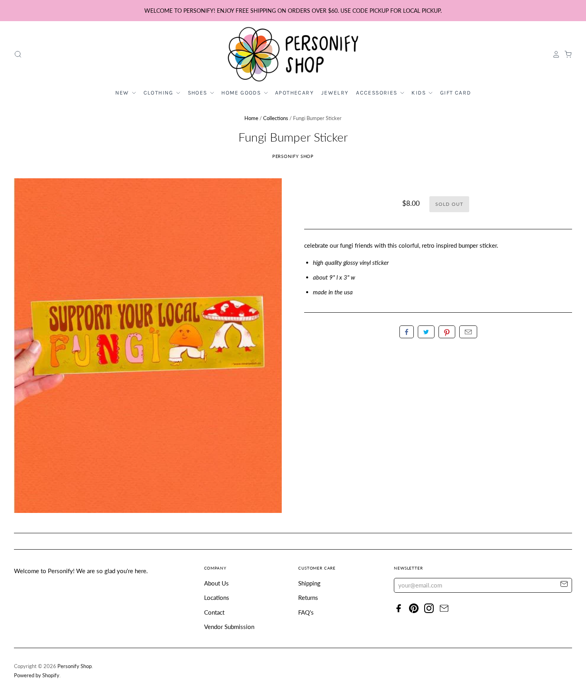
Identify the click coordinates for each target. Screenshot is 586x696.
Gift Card (455, 92)
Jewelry (335, 92)
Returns (308, 597)
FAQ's (306, 612)
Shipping (309, 583)
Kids (419, 92)
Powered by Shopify (36, 675)
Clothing (159, 92)
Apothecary (294, 92)
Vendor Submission (229, 626)
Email (468, 331)
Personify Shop (293, 156)
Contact (214, 612)
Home (251, 118)
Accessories (377, 92)
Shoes (198, 92)
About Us (216, 583)
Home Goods (241, 92)
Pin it (447, 331)
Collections (275, 118)
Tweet (426, 331)
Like (406, 331)
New (123, 92)
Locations (216, 597)
